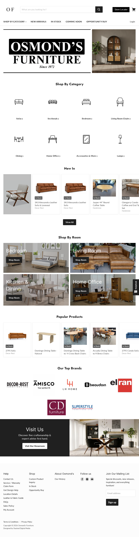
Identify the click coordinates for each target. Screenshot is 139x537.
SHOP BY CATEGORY (14, 21)
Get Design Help (10, 490)
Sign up (112, 502)
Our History (60, 479)
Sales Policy (8, 506)
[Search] (99, 9)
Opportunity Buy (36, 490)
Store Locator (121, 9)
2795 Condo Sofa (130, 350)
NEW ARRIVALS (38, 21)
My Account (8, 510)
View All (70, 222)
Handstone (97, 208)
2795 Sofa (10, 350)
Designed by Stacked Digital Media (16, 528)
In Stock (32, 486)
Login (132, 21)
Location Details (10, 494)
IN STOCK (56, 21)
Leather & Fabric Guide (13, 498)
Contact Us (8, 479)
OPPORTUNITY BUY (96, 21)
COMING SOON (74, 21)
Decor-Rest (39, 208)
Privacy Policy (26, 522)
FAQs (5, 502)
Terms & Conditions (10, 522)
